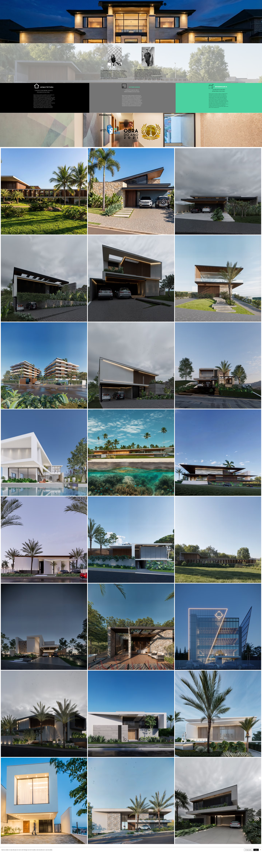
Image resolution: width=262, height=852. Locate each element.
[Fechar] (260, 850)
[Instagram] (165, 4)
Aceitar (256, 849)
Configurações (248, 849)
